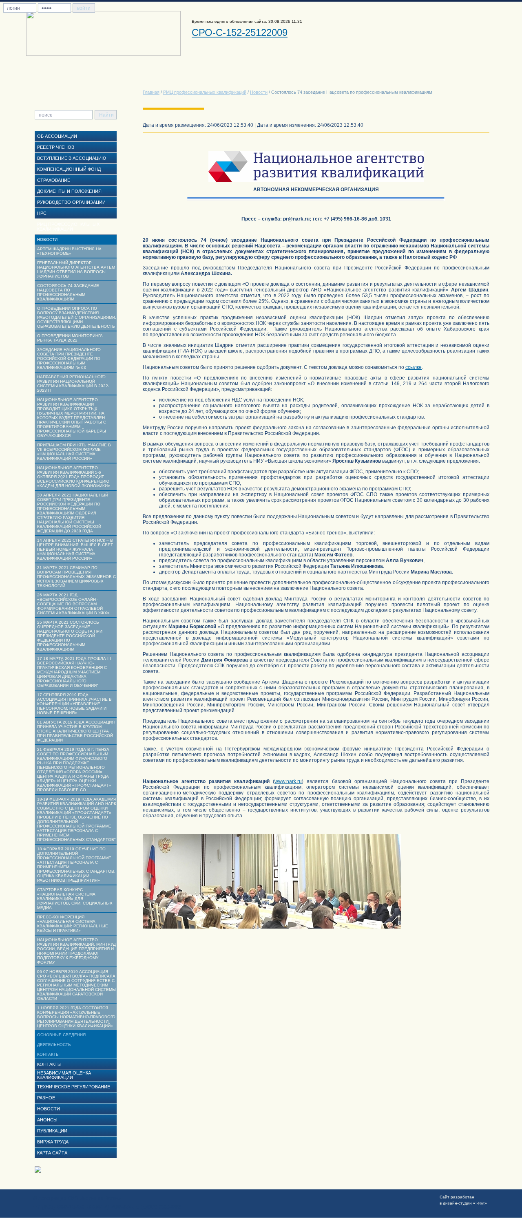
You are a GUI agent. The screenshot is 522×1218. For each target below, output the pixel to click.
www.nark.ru (288, 781)
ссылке (413, 367)
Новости (259, 92)
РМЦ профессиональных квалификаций (204, 92)
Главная (151, 92)
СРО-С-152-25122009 (240, 32)
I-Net (480, 1203)
